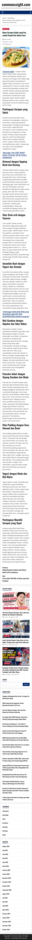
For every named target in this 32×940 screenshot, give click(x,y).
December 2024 (6, 922)
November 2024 (6, 926)
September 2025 (6, 890)
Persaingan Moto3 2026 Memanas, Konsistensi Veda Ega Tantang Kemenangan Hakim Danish (14, 718)
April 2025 (5, 906)
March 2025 (5, 910)
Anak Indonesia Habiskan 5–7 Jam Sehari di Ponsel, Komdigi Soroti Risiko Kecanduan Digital (15, 725)
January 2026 (6, 874)
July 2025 (5, 898)
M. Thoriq (6, 617)
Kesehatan (5, 29)
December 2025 (6, 878)
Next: (15, 578)
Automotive (5, 811)
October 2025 (6, 886)
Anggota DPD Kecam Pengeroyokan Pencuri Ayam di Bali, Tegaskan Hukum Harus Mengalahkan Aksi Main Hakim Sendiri (15, 767)
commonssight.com (16, 4)
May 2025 (5, 902)
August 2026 (5, 846)
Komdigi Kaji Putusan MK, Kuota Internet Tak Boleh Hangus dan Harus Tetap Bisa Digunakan (14, 776)
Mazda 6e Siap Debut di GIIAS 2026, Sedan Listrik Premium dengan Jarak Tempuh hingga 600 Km (15, 760)
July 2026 (5, 850)
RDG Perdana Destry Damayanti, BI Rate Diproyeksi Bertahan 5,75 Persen (13, 704)
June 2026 (5, 854)
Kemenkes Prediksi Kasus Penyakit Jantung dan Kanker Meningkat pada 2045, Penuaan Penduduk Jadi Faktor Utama (15, 670)
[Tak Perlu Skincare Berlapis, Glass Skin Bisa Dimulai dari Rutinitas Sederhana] (16, 601)
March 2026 (5, 866)
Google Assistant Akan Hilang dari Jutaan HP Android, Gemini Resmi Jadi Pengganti (14, 732)
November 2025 (6, 882)
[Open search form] (30, 12)
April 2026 (5, 862)
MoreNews (15, 938)
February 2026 (6, 870)
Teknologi (5, 831)
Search (4, 680)
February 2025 (6, 914)
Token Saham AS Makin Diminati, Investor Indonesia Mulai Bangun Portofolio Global (13, 782)
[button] (2, 12)
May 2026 (5, 858)
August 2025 (5, 894)
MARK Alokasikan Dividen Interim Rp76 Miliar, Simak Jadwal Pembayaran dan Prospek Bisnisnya (15, 739)
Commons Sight (8, 72)
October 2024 (6, 930)
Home (4, 819)
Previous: (14, 569)
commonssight (7, 674)
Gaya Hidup (7, 608)
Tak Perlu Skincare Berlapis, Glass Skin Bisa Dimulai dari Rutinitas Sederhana (15, 614)
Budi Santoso (7, 39)
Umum (4, 835)
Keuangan (5, 827)
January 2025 (6, 918)
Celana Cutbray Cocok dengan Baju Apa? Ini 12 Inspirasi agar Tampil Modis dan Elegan (14, 753)
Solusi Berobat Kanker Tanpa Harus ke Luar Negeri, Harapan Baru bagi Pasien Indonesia (15, 641)
